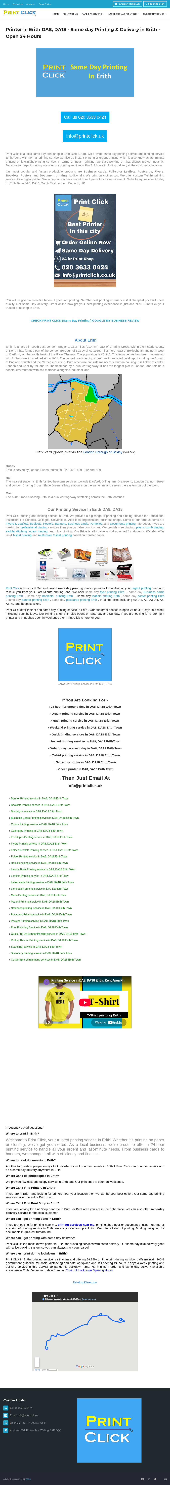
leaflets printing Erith (106, 596)
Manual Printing (20, 901)
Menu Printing (19, 895)
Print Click (12, 588)
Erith (161, 596)
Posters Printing (20, 921)
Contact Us (17, 4)
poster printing (148, 596)
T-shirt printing (22, 535)
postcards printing (78, 599)
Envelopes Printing (22, 837)
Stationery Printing (22, 953)
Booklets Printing (21, 805)
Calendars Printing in (23, 830)
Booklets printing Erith (58, 596)
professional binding (34, 527)
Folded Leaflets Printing (25, 850)
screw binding (38, 531)
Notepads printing (22, 908)
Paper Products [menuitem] (92, 14)
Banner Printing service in (26, 798)
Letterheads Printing (23, 882)
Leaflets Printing (20, 875)
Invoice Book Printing (23, 869)
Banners (60, 523)
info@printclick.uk (129, 4)
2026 (28, 1479)
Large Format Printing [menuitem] (122, 14)
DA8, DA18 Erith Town (55, 798)
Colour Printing (20, 824)
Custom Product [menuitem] (153, 14)
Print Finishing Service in (26, 927)
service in (37, 805)
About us (30, 4)
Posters (48, 523)
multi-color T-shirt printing (55, 535)
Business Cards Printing (25, 817)
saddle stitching (16, 531)
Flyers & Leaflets (17, 523)
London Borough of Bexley (102, 452)
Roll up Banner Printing (25, 940)
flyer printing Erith (112, 592)
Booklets (35, 523)
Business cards (78, 523)
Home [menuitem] (55, 14)
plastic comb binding (149, 527)
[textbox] (85, 743)
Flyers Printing (19, 843)
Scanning (17, 946)
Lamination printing (22, 888)
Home (6, 4)
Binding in (17, 811)
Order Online (45, 4)
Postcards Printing (22, 914)
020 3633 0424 (156, 4)
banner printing (32, 599)
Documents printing (122, 523)
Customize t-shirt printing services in (32, 959)
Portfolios (96, 523)
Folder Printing (19, 856)
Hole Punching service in (26, 863)
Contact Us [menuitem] (70, 14)
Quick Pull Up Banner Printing (28, 933)
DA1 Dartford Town (57, 888)
